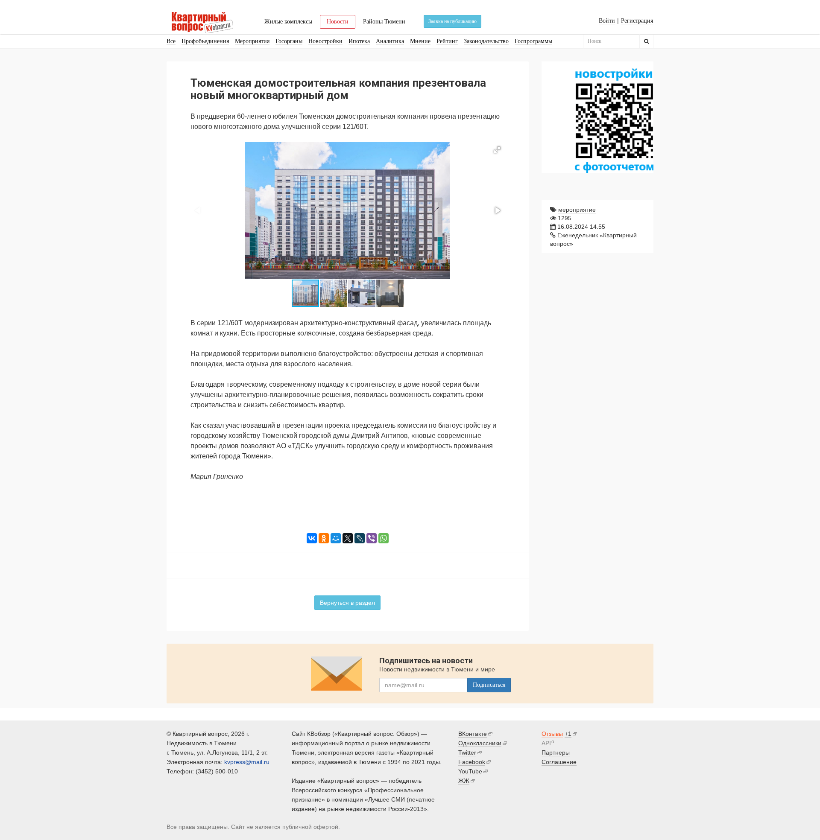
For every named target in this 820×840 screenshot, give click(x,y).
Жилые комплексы (288, 21)
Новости (337, 21)
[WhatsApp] (383, 538)
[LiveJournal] (359, 538)
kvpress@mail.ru (246, 761)
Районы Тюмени (384, 21)
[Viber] (371, 538)
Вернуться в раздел (347, 602)
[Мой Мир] (336, 538)
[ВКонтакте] (312, 538)
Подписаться (489, 685)
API (546, 743)
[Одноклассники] (324, 538)
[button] (497, 150)
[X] (348, 538)
